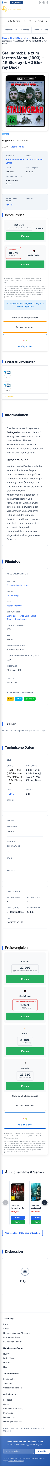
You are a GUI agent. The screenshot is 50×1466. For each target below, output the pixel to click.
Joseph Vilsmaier (34, 159)
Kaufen (25, 236)
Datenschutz (9, 1417)
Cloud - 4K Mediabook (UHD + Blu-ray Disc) (38, 1208)
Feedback (7, 1400)
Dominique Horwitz (15, 616)
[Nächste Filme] (45, 1202)
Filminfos (25, 30)
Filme (27, 38)
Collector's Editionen (12, 1387)
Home (4, 38)
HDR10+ (7, 1354)
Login (5, 2)
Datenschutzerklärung (16, 1461)
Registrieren (16, 2)
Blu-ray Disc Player (12, 1337)
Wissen (32, 21)
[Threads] (47, 2)
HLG (5, 1367)
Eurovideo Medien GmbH (18, 585)
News (40, 21)
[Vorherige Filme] (5, 1202)
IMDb (10, 699)
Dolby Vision (8, 1358)
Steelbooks (8, 1383)
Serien (6, 1328)
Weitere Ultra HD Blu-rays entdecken (22, 1233)
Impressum (8, 1413)
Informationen (11, 30)
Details (17, 1218)
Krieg (21, 146)
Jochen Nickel (31, 616)
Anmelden (42, 1451)
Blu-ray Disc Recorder (13, 1341)
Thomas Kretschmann (17, 619)
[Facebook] (40, 2)
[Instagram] (43, 2)
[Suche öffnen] (46, 21)
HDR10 (9, 204)
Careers (6, 1404)
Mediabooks (8, 1379)
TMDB (18, 699)
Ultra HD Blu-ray (16, 38)
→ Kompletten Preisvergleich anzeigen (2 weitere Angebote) (25, 305)
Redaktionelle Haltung (13, 1408)
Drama (14, 146)
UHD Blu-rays (14, 21)
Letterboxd (29, 699)
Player (24, 21)
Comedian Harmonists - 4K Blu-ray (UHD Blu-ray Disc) (17, 1209)
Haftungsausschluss (11, 283)
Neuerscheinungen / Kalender (16, 1333)
